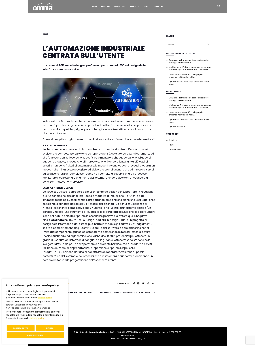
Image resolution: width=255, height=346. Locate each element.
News (45, 34)
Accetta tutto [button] (20, 328)
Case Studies (175, 149)
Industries (120, 6)
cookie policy (45, 297)
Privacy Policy (127, 335)
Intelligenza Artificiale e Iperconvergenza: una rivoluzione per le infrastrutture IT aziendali (190, 68)
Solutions (173, 140)
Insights (105, 6)
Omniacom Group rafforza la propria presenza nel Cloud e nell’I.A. (186, 75)
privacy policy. (37, 318)
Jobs (146, 6)
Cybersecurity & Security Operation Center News (189, 83)
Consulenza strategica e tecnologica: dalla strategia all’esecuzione (189, 99)
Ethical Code (115, 339)
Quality (125, 339)
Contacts (158, 6)
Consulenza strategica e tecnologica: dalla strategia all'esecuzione (189, 61)
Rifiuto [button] (50, 328)
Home (94, 6)
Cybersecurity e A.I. (177, 126)
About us (134, 6)
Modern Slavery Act (137, 339)
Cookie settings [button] (35, 335)
